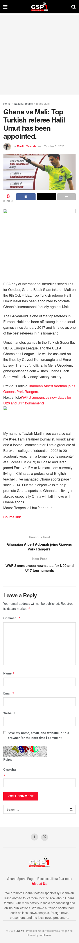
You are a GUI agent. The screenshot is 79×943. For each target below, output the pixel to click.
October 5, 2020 (54, 146)
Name (9, 673)
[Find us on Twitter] (44, 837)
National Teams (23, 103)
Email (8, 693)
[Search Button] (73, 6)
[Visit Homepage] (39, 6)
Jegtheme (45, 935)
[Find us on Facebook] (34, 837)
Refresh (8, 759)
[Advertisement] (39, 55)
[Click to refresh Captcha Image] (25, 751)
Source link (12, 516)
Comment (12, 618)
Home (7, 103)
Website (9, 713)
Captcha (9, 769)
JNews (20, 930)
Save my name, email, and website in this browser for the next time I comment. (38, 735)
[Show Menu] (5, 6)
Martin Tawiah (26, 146)
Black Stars (43, 103)
